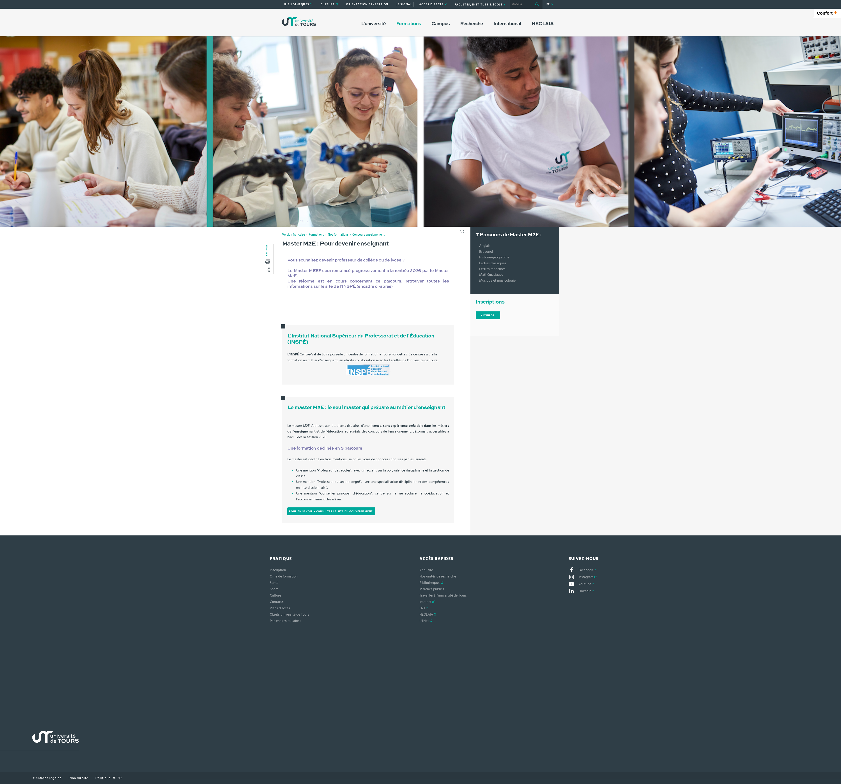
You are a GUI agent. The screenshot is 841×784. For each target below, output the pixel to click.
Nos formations (338, 234)
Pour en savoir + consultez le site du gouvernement (331, 511)
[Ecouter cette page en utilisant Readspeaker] (462, 233)
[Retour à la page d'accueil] (299, 21)
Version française (293, 234)
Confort (827, 12)
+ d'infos (488, 315)
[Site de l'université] (39, 740)
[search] (521, 4)
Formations (316, 234)
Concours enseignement (368, 234)
